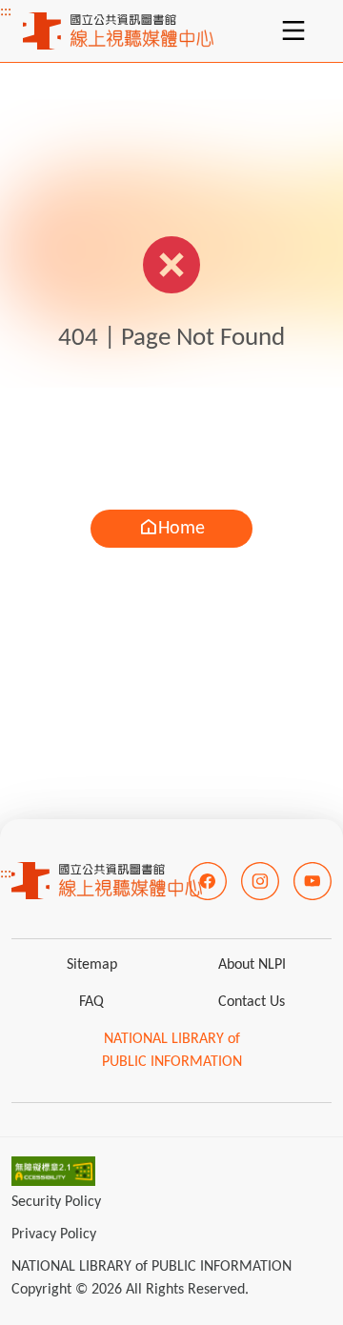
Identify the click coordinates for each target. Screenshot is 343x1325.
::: (5, 11)
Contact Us (251, 1002)
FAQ (91, 1002)
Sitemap (92, 965)
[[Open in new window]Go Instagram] (260, 881)
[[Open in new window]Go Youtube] (312, 881)
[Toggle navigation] (293, 30)
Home (181, 528)
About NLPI (252, 965)
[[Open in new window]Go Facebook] (208, 881)
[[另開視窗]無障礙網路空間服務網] (53, 1170)
